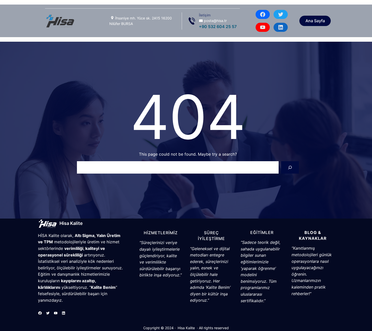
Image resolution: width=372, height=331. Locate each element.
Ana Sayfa (315, 20)
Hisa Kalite (71, 223)
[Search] (290, 167)
